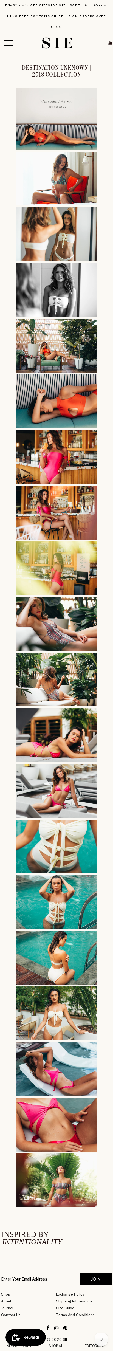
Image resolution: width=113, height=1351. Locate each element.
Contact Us (11, 1314)
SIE (65, 1339)
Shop (5, 1294)
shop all (56, 1346)
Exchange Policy (70, 1294)
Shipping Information (74, 1301)
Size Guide (65, 1307)
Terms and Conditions (75, 1314)
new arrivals (19, 1346)
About (6, 1301)
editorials (94, 1346)
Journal (7, 1307)
